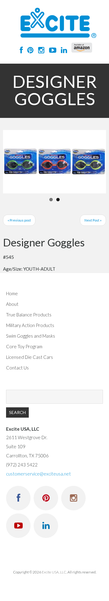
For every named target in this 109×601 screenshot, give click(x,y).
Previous (12, 161)
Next (97, 161)
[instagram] (40, 49)
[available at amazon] (81, 47)
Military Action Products (30, 325)
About (12, 304)
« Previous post (19, 220)
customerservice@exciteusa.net (38, 473)
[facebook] (20, 49)
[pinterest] (29, 49)
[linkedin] (62, 49)
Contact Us (17, 367)
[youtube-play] (51, 49)
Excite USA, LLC (54, 572)
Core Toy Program (24, 346)
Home (12, 293)
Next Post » (92, 220)
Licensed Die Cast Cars (29, 357)
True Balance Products (28, 314)
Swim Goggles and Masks (30, 336)
